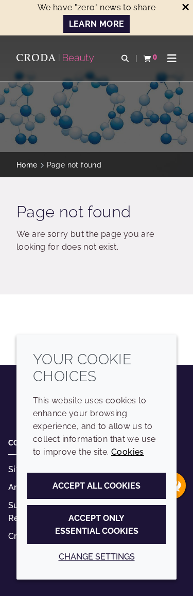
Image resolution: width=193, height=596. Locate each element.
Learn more (97, 24)
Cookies (127, 452)
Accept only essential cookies (96, 524)
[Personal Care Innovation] (56, 58)
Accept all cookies (96, 486)
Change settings (97, 557)
